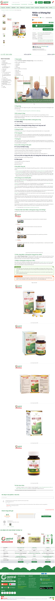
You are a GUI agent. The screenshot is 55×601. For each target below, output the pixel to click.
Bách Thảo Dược (40, 32)
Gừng (30, 174)
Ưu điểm (4, 86)
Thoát (45, 573)
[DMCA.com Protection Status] (53, 597)
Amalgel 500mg (34, 547)
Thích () (7, 506)
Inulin (43, 556)
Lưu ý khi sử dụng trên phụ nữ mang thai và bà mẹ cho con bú (6, 75)
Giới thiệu (19, 578)
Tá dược (32, 7)
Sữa (17, 7)
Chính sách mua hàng (32, 579)
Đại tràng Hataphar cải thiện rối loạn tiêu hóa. (31, 207)
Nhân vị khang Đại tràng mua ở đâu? (6, 85)
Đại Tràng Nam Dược (19, 173)
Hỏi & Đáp (27, 54)
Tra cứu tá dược (30, 4)
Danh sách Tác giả (31, 585)
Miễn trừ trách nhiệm (21, 582)
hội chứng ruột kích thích (41, 170)
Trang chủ (3, 7)
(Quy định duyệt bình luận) (50, 509)
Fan (5, 587)
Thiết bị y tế (22, 7)
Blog (47, 7)
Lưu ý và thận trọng (6, 73)
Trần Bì (16, 186)
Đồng (48, 183)
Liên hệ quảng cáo (20, 587)
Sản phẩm (8, 7)
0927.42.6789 (46, 580)
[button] (27, 563)
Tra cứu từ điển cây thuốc (16, 4)
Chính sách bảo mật (37, 573)
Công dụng (3, 61)
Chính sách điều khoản (32, 578)
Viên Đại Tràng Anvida (19, 170)
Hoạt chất (37, 7)
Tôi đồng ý (43, 573)
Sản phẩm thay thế (4, 78)
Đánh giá (51, 54)
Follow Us (3, 590)
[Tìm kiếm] (31, 2)
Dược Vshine (43, 553)
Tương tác (3, 71)
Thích (6, 502)
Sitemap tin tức (34, 586)
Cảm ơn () (12, 526)
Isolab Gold (47, 547)
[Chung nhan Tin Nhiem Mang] (50, 597)
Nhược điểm (4, 87)
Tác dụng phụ (4, 70)
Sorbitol (46, 556)
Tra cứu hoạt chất (24, 4)
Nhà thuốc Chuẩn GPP (21, 581)
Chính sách (31, 576)
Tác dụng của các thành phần (7, 79)
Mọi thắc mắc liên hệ (44, 576)
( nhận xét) (7, 517)
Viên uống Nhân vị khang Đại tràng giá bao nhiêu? (5, 83)
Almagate (34, 556)
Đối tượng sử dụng (4, 62)
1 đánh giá (43, 17)
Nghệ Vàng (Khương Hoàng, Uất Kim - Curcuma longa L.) (20, 557)
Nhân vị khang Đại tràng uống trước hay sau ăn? (6, 67)
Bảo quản (5, 77)
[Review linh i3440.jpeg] (10, 524)
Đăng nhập (40, 2)
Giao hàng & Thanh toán (32, 584)
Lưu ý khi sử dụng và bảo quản (6, 72)
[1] (45, 191)
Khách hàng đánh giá (7, 511)
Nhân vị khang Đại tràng (20, 547)
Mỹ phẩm (13, 7)
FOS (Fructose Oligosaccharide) (48, 557)
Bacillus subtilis (49, 556)
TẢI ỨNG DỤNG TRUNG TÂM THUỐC (46, 586)
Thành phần (4, 60)
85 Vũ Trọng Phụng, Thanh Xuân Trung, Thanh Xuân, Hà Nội (47, 583)
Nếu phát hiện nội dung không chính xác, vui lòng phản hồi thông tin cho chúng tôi (43, 44)
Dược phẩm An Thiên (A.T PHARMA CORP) (34, 553)
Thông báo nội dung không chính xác (22, 584)
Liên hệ (50, 7)
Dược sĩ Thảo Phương (43, 46)
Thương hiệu (42, 7)
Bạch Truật (16, 193)
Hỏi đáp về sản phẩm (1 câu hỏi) (10, 494)
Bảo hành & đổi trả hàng (32, 582)
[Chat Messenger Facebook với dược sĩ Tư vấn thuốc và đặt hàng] (36, 26)
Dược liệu (28, 7)
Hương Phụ (16, 183)
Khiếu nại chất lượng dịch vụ (22, 586)
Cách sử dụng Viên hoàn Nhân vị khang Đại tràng (6, 64)
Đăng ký (47, 2)
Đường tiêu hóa (23, 180)
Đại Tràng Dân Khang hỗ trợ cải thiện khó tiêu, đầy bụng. (30, 110)
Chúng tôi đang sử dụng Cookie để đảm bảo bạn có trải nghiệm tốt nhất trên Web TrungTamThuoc (24, 573)
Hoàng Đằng (17, 179)
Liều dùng (5, 65)
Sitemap (30, 586)
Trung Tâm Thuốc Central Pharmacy (46, 262)
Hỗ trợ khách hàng (21, 576)
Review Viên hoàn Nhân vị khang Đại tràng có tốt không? (6, 81)
